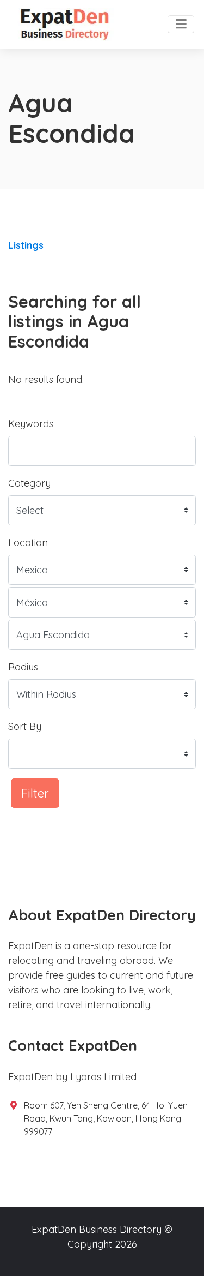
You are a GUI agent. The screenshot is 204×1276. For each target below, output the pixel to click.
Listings (26, 245)
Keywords (30, 423)
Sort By (24, 726)
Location (28, 542)
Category (29, 483)
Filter (35, 793)
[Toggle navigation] (181, 24)
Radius (23, 667)
